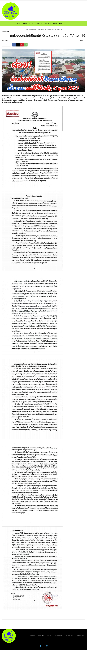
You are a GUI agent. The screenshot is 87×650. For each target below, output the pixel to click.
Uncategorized (32, 29)
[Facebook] (14, 44)
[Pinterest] (22, 44)
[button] (83, 23)
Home (26, 29)
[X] (18, 44)
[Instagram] (46, 646)
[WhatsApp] (26, 44)
